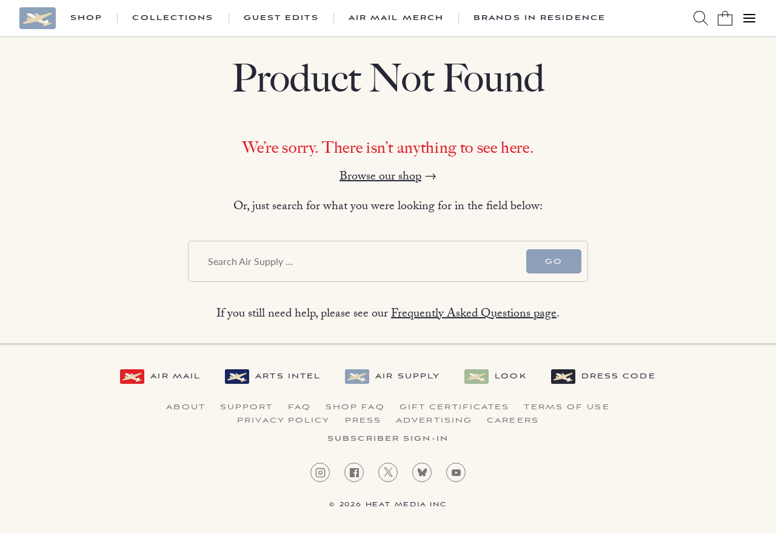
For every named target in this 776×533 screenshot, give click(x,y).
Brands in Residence (539, 18)
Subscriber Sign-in (388, 439)
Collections (172, 18)
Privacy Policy (283, 421)
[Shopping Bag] (725, 18)
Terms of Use (566, 407)
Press (363, 421)
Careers (513, 421)
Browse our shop (380, 177)
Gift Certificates (455, 407)
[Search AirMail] (701, 18)
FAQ (299, 407)
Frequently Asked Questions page (474, 314)
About (186, 407)
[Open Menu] (749, 18)
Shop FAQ (355, 407)
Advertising (434, 421)
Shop (86, 18)
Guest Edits (281, 18)
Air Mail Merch (396, 18)
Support (246, 407)
